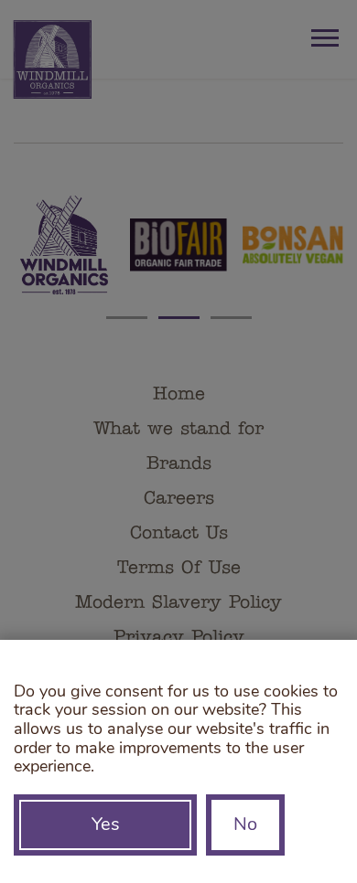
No (245, 825)
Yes (106, 825)
